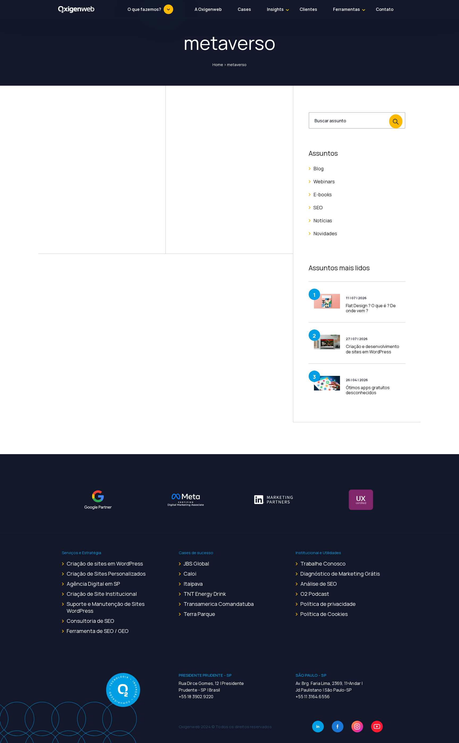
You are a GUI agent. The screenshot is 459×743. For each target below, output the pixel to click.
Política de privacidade (328, 603)
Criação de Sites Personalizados (106, 573)
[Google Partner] (98, 500)
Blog (318, 168)
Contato (384, 9)
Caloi (190, 573)
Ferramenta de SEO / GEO (98, 631)
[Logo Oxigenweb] (76, 9)
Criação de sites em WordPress (105, 563)
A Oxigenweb (208, 9)
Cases (244, 9)
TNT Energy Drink (205, 593)
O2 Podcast (314, 593)
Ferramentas (346, 9)
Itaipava (193, 583)
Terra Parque (199, 614)
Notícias (322, 220)
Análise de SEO (318, 583)
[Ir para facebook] (337, 726)
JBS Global (196, 563)
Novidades (325, 233)
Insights (275, 9)
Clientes (308, 9)
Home (217, 64)
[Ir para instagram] (357, 726)
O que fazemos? (144, 9)
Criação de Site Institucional (102, 593)
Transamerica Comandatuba (219, 603)
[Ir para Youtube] (377, 726)
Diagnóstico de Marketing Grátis (340, 573)
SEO (318, 207)
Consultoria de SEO (90, 620)
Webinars (324, 181)
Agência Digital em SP (93, 583)
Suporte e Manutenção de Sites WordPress (105, 607)
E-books (322, 194)
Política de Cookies (324, 614)
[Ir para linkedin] (318, 726)
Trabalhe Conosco (323, 563)
